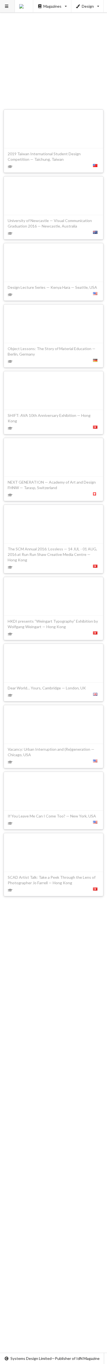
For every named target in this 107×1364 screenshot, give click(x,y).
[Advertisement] (53, 53)
